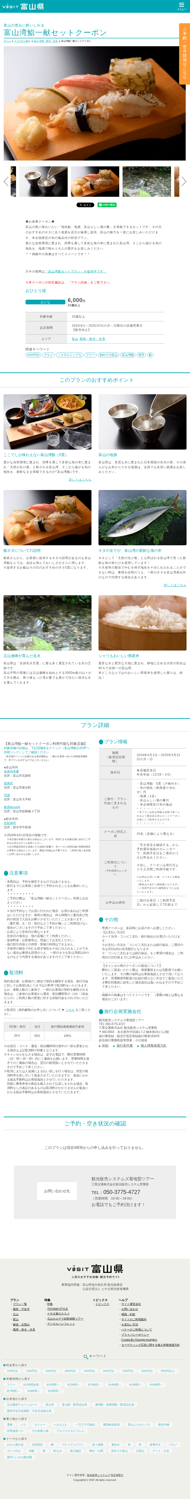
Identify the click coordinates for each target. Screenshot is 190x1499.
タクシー (39, 1424)
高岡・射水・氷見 (92, 339)
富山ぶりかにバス (139, 1424)
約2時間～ (73, 1384)
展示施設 (75, 1451)
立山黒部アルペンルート (22, 1404)
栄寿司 (8, 783)
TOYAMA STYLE (57, 1309)
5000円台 (89, 1371)
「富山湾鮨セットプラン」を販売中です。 (76, 271)
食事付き (155, 1444)
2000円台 (31, 1371)
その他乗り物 (40, 1431)
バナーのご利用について (136, 1329)
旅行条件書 (125, 1045)
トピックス (102, 1304)
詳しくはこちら (80, 479)
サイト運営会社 (131, 1304)
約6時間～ (156, 1384)
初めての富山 (108, 355)
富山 (75, 339)
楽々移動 (97, 1444)
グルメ (48, 355)
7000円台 (127, 1371)
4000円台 (70, 1371)
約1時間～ (53, 1384)
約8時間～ (34, 1391)
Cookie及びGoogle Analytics (139, 1339)
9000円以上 (168, 1371)
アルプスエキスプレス (70, 1431)
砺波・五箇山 (21, 1324)
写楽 (7, 795)
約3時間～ (94, 1384)
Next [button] (184, 181)
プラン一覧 (20, 1304)
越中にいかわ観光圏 (19, 1457)
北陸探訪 (37, 1444)
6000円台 (33, 355)
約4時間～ (115, 1384)
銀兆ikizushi (12, 807)
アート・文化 (160, 1451)
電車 (10, 1424)
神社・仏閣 (96, 1451)
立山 (16, 1314)
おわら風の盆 (15, 1444)
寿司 (141, 355)
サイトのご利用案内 (133, 1319)
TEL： (116, 1192)
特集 (50, 1304)
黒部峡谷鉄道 (111, 1424)
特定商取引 (117, 1475)
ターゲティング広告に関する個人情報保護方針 (150, 1345)
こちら (70, 1010)
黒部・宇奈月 (21, 1309)
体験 (32, 1451)
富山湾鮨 (128, 355)
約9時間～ (54, 1391)
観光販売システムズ (98, 1475)
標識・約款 (128, 1314)
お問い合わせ (129, 1309)
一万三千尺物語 (85, 1424)
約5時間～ (135, 1384)
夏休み (115, 1444)
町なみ (58, 1451)
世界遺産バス (15, 1431)
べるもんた (60, 1424)
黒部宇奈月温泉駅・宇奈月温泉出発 (29, 1411)
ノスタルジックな (69, 355)
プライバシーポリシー (135, 1334)
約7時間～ (13, 1391)
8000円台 (147, 1371)
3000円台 (51, 1371)
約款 (105, 1045)
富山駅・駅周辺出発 (74, 1404)
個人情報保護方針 (154, 1045)
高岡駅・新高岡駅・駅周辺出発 (114, 1404)
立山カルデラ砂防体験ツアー (65, 1318)
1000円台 (12, 1371)
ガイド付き (14, 1451)
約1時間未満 (31, 1384)
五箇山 (140, 1451)
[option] (95, 103)
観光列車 (163, 1424)
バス (23, 1424)
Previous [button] (6, 181)
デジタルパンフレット (61, 1323)
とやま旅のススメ (58, 1313)
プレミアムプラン (73, 1444)
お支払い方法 (129, 1324)
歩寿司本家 (11, 771)
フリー (90, 355)
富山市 (50, 1404)
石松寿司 (10, 823)
